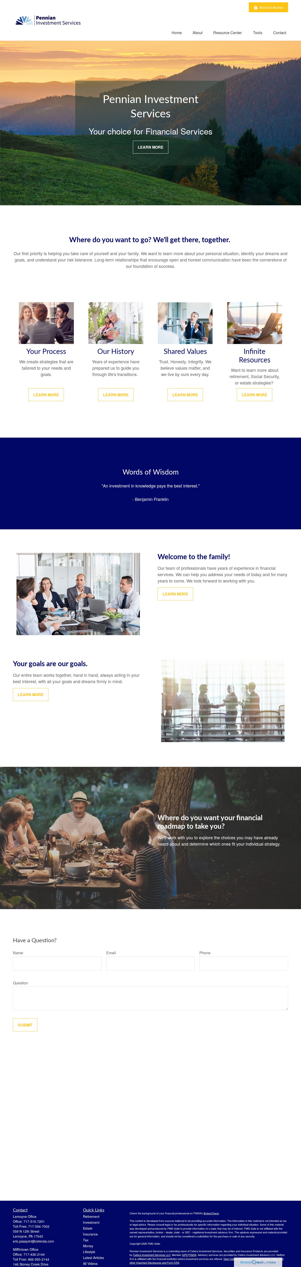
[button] (177, 32)
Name (18, 952)
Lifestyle (89, 1251)
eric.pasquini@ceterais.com (33, 1241)
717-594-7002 (38, 1226)
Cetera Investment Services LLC (151, 1255)
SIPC (185, 1255)
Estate (87, 1228)
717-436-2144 (34, 1254)
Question (20, 983)
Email (111, 952)
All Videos (90, 1263)
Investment (91, 1222)
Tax (85, 1240)
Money (88, 1245)
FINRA (192, 1255)
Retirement (91, 1216)
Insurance (90, 1234)
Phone (204, 952)
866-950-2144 (38, 1259)
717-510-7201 (34, 1221)
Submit (25, 1025)
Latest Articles (93, 1257)
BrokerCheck (211, 1213)
